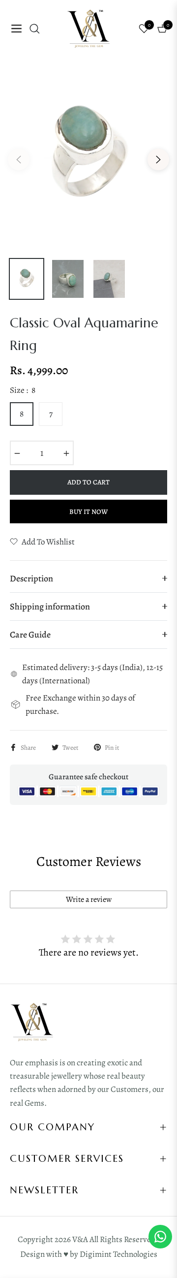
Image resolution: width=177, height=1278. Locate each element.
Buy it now (88, 511)
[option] (88, 155)
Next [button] (158, 159)
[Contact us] (160, 1236)
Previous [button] (19, 159)
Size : (22, 390)
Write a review (89, 899)
